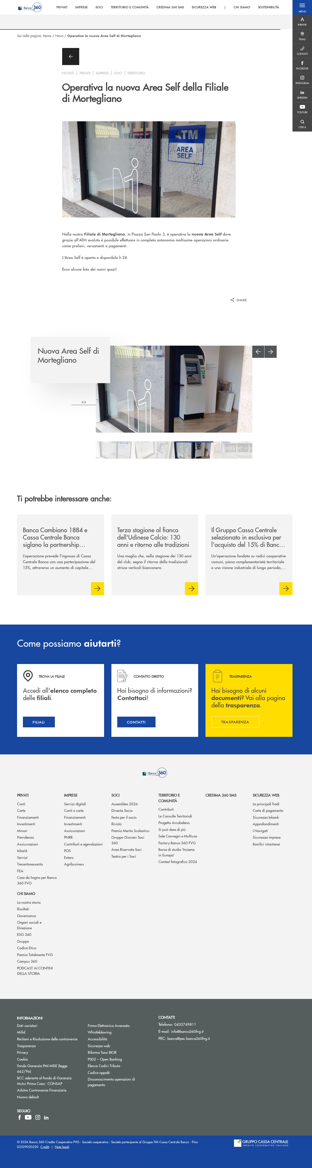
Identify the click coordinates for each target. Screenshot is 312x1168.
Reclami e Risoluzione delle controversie (47, 1038)
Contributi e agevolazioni (83, 843)
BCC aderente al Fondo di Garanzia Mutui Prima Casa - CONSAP (48, 1080)
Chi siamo (26, 893)
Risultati (23, 908)
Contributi (166, 809)
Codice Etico (26, 947)
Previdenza (25, 837)
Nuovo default (28, 1096)
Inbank (22, 850)
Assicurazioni (27, 843)
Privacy (22, 1052)
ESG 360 (24, 934)
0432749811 (185, 1024)
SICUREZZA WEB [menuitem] (204, 7)
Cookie (22, 1059)
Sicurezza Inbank (266, 817)
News (59, 35)
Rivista (116, 823)
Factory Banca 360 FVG (177, 842)
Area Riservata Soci (126, 849)
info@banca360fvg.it (187, 1031)
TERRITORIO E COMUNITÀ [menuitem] (130, 7)
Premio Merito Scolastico (130, 830)
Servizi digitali (75, 803)
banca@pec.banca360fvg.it (188, 1038)
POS (67, 850)
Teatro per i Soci (123, 856)
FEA (20, 870)
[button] (302, 7)
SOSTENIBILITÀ (268, 7)
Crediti (44, 1146)
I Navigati (260, 830)
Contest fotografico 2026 (177, 861)
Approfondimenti (266, 823)
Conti (21, 803)
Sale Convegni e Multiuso (177, 835)
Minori (22, 830)
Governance (26, 915)
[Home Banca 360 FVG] (30, 7)
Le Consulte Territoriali (175, 815)
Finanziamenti (28, 817)
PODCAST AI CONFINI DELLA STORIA (35, 970)
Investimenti (26, 823)
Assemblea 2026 (124, 803)
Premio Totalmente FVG (35, 954)
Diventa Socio (122, 810)
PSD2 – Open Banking (119, 1059)
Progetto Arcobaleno (174, 822)
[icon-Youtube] (28, 1117)
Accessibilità (97, 1038)
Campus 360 (27, 961)
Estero (68, 857)
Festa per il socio (123, 817)
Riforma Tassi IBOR (119, 1052)
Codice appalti (99, 1072)
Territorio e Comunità (169, 797)
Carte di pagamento (268, 810)
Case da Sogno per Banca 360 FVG (37, 880)
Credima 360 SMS (220, 795)
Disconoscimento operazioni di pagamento (111, 1081)
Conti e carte (74, 810)
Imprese (71, 795)
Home (47, 35)
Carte (21, 810)
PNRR (68, 837)
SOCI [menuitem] (99, 7)
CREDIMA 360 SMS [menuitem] (170, 7)
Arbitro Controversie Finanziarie (48, 1089)
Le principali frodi (266, 803)
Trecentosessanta (30, 863)
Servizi (22, 857)
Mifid (21, 1032)
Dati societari (27, 1025)
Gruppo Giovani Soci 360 (127, 840)
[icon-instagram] (37, 1117)
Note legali (62, 1146)
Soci (115, 795)
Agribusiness (74, 863)
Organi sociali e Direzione (29, 925)
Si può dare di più (172, 829)
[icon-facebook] (19, 1117)
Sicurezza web (266, 795)
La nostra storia (28, 902)
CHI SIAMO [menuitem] (242, 7)
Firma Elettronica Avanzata (108, 1025)
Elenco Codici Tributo (119, 1065)
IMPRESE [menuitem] (81, 7)
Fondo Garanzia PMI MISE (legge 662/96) (42, 1068)
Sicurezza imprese (267, 837)
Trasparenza (26, 1045)
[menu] (168, 7)
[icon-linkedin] (46, 1117)
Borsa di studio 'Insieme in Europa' (176, 852)
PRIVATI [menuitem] (62, 7)
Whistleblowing (118, 1032)
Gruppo (23, 941)
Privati (23, 795)
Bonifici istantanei (266, 843)
